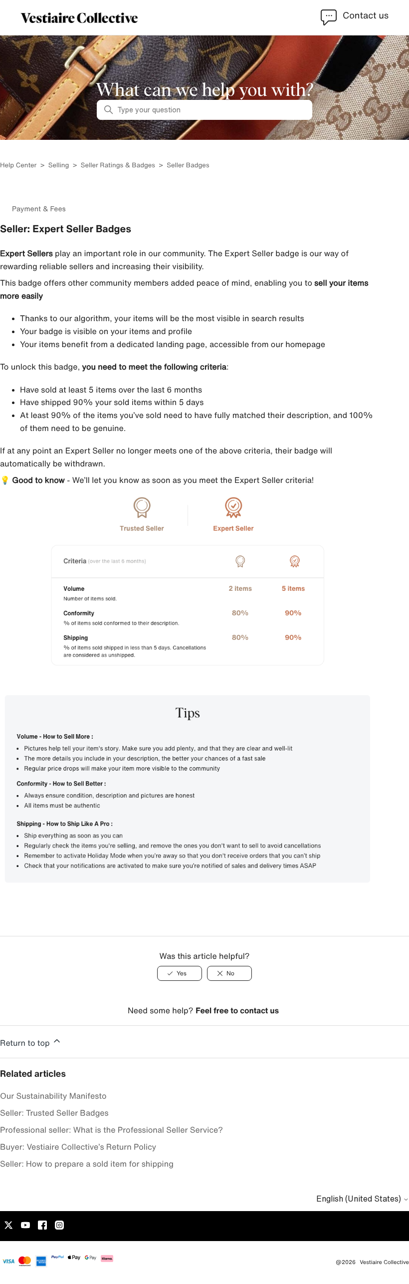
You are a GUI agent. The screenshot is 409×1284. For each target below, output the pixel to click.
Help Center (19, 165)
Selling (58, 165)
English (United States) (359, 1199)
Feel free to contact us (237, 1010)
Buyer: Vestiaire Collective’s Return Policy (78, 1147)
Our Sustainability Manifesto (53, 1096)
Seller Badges (188, 165)
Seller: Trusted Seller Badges (54, 1113)
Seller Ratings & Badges (118, 165)
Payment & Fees (39, 208)
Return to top (26, 1043)
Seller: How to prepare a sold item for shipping (87, 1164)
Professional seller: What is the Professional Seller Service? (111, 1130)
